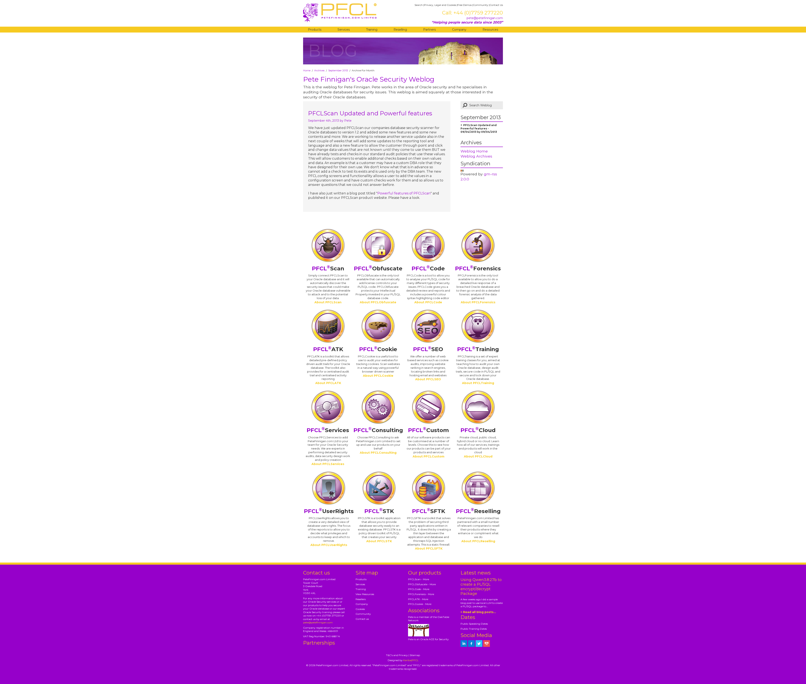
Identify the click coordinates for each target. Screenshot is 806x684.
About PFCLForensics (478, 302)
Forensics (478, 268)
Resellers (361, 599)
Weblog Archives (476, 156)
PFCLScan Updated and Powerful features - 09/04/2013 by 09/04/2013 (479, 128)
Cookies (360, 609)
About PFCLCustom (428, 456)
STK (379, 511)
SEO (428, 349)
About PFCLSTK (379, 541)
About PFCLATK (328, 383)
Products (314, 29)
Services (344, 29)
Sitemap (415, 655)
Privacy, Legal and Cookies (440, 5)
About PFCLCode (428, 302)
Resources (490, 29)
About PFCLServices (327, 464)
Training (371, 29)
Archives (319, 70)
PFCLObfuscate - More (422, 584)
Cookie (378, 349)
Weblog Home (474, 151)
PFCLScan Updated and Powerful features (370, 113)
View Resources (365, 594)
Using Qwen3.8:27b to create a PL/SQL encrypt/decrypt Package (481, 586)
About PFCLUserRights (328, 545)
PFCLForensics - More (421, 594)
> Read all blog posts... (478, 612)
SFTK (428, 511)
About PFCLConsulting (378, 453)
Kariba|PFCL (411, 660)
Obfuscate (378, 268)
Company (459, 29)
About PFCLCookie (378, 376)
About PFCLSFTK (428, 548)
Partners (429, 29)
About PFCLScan (328, 302)
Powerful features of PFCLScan (403, 193)
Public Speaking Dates (474, 623)
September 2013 (338, 70)
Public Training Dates (474, 628)
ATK (328, 349)
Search (419, 5)
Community (480, 5)
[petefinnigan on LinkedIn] (464, 643)
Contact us (362, 618)
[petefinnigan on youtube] (486, 643)
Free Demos (464, 5)
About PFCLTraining (478, 383)
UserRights (329, 511)
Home (306, 70)
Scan (328, 268)
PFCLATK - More (418, 599)
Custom (428, 430)
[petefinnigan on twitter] (479, 643)
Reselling (400, 29)
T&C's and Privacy (397, 655)
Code (428, 268)
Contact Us (496, 5)
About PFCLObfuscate (378, 302)
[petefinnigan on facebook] (471, 643)
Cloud (478, 430)
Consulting (378, 430)
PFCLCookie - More (419, 604)
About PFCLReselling (478, 541)
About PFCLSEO (428, 379)
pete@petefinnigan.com (485, 18)
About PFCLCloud (478, 456)
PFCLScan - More (418, 579)
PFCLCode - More (418, 589)
